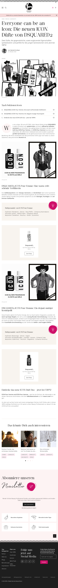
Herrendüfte (32, 454)
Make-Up (4, 557)
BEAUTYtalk (13, 561)
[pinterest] (33, 561)
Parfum (7, 19)
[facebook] (26, 561)
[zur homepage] (29, 7)
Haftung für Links (28, 577)
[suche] (6, 8)
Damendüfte (13, 19)
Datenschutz (45, 577)
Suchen (44, 562)
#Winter (42, 454)
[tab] (25, 460)
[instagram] (22, 561)
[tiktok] (29, 561)
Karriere (12, 558)
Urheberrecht (37, 577)
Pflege (3, 560)
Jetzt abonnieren (29, 504)
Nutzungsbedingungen (6, 577)
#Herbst (4, 454)
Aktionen (4, 569)
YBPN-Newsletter (13, 564)
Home (3, 19)
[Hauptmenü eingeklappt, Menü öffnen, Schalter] (2, 8)
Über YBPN (13, 552)
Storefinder (13, 555)
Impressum (53, 577)
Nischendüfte (24, 457)
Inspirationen (5, 566)
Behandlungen (6, 563)
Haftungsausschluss (18, 577)
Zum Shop (29, 253)
